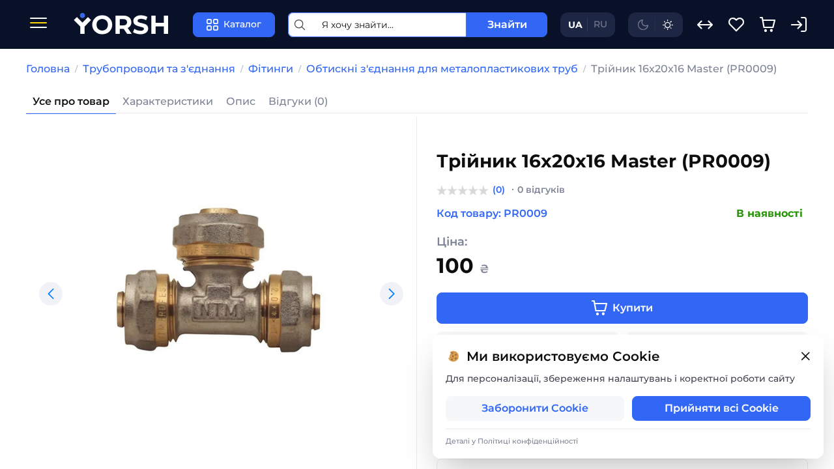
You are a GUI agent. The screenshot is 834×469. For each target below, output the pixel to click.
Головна (48, 69)
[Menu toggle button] (38, 24)
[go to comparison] (705, 25)
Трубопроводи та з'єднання (159, 69)
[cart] (767, 25)
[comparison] (705, 25)
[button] (51, 294)
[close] (805, 356)
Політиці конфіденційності (528, 441)
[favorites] (736, 25)
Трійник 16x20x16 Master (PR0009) (684, 69)
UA (575, 25)
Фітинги (270, 69)
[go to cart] (767, 25)
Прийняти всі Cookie (722, 408)
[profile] (798, 25)
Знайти (507, 24)
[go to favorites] (736, 25)
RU (600, 24)
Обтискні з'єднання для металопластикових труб (442, 69)
